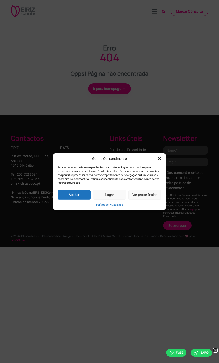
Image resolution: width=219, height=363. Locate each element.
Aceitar (74, 194)
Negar (109, 194)
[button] (159, 159)
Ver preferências (144, 194)
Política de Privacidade (109, 204)
